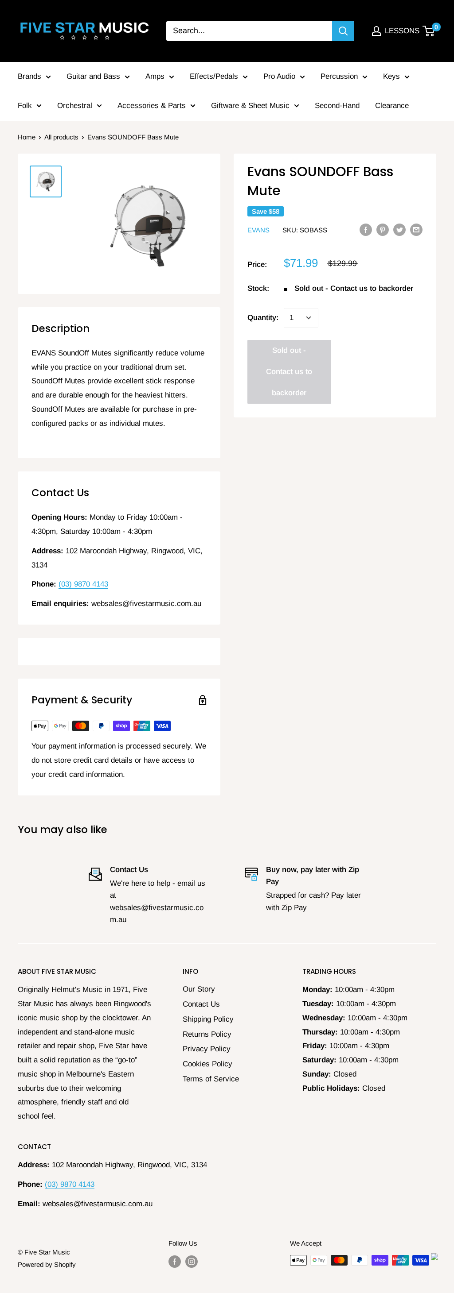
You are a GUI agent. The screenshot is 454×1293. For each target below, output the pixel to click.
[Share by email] (416, 230)
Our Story (199, 989)
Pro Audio (279, 76)
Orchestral (74, 105)
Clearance (392, 105)
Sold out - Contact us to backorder (289, 371)
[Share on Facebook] (366, 230)
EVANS (258, 230)
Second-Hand (337, 105)
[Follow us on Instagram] (191, 1261)
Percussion (339, 76)
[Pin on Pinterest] (382, 230)
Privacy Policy (207, 1049)
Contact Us (201, 1004)
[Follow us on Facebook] (174, 1261)
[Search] (343, 31)
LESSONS (402, 31)
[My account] (376, 31)
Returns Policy (207, 1034)
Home (26, 137)
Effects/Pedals (214, 76)
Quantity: (262, 317)
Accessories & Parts (151, 105)
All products (61, 137)
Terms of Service (211, 1079)
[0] (428, 31)
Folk (25, 105)
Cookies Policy (207, 1064)
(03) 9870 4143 (83, 584)
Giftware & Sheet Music (250, 105)
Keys (391, 76)
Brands (29, 76)
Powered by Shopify (47, 1264)
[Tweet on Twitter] (399, 230)
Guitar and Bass (93, 76)
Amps (154, 76)
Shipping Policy (208, 1019)
